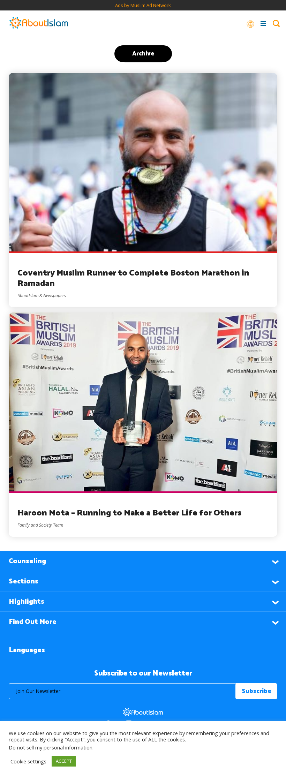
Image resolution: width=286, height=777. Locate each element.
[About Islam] (38, 23)
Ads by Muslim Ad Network (143, 5)
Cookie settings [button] (28, 761)
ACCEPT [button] (64, 761)
